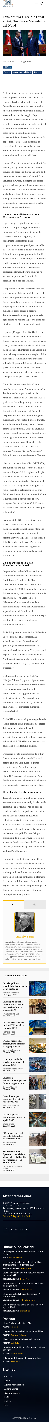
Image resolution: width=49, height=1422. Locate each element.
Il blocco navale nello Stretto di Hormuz (21, 1339)
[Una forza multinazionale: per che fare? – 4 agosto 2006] (37, 1082)
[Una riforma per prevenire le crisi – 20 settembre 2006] (37, 1101)
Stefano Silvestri (10, 1087)
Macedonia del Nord (22, 72)
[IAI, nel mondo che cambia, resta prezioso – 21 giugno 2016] (37, 1045)
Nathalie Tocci (9, 1032)
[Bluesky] (27, 1229)
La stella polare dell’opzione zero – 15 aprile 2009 (14, 1117)
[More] (39, 84)
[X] (20, 84)
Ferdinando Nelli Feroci (13, 1068)
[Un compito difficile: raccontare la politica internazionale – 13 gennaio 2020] (37, 1006)
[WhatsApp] (26, 84)
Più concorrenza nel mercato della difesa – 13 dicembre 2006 (14, 1136)
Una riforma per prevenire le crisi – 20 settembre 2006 (14, 1099)
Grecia (7, 72)
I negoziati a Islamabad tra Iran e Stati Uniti (23, 1331)
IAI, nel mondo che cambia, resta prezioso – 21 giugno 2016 (14, 1044)
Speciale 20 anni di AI (11, 1268)
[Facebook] (14, 84)
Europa (7, 67)
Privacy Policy (9, 1216)
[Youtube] (21, 1229)
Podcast (6, 1327)
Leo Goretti (8, 1166)
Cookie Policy (25, 1216)
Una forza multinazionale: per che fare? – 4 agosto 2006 (14, 1080)
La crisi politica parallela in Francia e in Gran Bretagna (15, 986)
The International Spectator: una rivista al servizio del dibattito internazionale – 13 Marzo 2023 (14, 1157)
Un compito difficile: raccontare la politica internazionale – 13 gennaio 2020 (22, 1263)
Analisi (5, 1257)
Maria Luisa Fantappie (18, 1335)
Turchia (37, 72)
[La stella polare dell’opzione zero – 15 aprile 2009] (37, 1119)
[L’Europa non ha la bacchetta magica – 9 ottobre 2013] (37, 1064)
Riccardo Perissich (11, 992)
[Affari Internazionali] (16, 3)
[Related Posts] (35, 904)
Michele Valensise (10, 1050)
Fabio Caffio (14, 1343)
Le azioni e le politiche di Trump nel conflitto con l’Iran (24, 1348)
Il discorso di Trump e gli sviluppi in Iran (22, 1358)
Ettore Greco (8, 1124)
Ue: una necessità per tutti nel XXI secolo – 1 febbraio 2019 (14, 1025)
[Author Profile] (13, 904)
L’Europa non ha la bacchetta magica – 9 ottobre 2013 (13, 1062)
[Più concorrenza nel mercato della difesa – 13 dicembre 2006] (37, 1138)
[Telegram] (33, 84)
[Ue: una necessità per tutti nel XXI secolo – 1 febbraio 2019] (37, 1027)
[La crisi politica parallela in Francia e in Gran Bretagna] (37, 988)
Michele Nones (9, 1142)
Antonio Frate (8, 61)
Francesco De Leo (11, 1013)
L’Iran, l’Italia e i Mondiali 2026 (17, 1323)
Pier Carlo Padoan (11, 1105)
